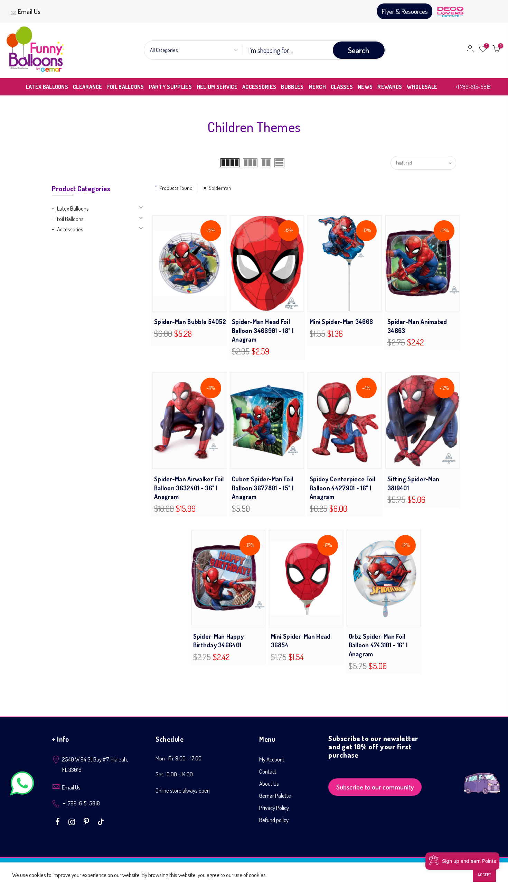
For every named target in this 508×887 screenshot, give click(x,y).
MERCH (317, 86)
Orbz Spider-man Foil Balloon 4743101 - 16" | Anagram (378, 645)
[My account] (470, 50)
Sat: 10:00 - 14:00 (174, 774)
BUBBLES (292, 86)
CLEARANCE (87, 86)
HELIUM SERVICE (217, 86)
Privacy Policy (274, 807)
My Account (271, 759)
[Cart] (496, 50)
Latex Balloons (73, 208)
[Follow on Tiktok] (101, 821)
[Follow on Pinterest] (87, 821)
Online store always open (183, 790)
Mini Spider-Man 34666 (341, 321)
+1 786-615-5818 (473, 86)
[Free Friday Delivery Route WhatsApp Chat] (482, 777)
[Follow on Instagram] (72, 821)
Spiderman (220, 188)
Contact (267, 771)
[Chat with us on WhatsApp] (22, 784)
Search (358, 50)
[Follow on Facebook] (58, 821)
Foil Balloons (70, 218)
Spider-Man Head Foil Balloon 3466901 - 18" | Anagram (262, 330)
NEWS (365, 86)
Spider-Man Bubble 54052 (190, 321)
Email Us (29, 11)
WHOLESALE (422, 86)
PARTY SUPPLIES (170, 86)
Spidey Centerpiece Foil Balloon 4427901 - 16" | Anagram (342, 487)
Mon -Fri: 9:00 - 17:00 (178, 758)
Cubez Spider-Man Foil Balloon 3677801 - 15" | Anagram (262, 487)
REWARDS (389, 86)
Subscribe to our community (375, 787)
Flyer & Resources (405, 11)
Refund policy (274, 819)
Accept (484, 874)
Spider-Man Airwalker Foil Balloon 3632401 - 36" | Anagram (189, 487)
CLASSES (342, 86)
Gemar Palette (275, 795)
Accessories (70, 229)
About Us (269, 783)
